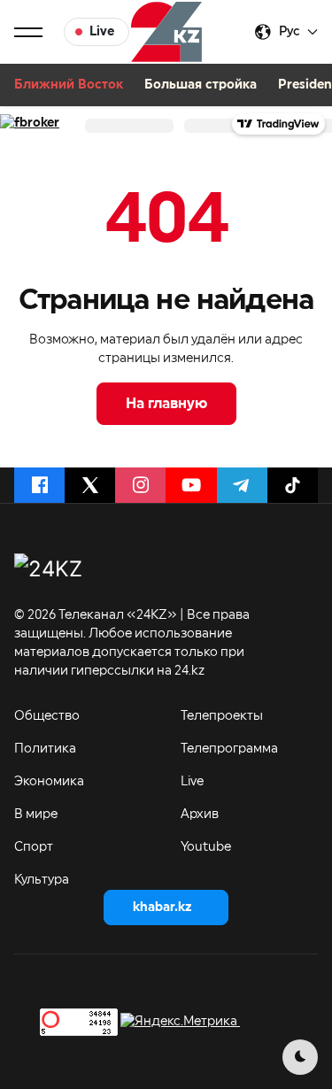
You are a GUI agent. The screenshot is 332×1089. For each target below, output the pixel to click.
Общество (47, 716)
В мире (36, 814)
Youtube (206, 847)
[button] (28, 32)
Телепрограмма (229, 749)
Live (192, 782)
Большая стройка (200, 85)
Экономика (49, 782)
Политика (45, 749)
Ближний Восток (68, 85)
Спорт (33, 847)
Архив (200, 814)
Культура (41, 880)
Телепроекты (222, 716)
